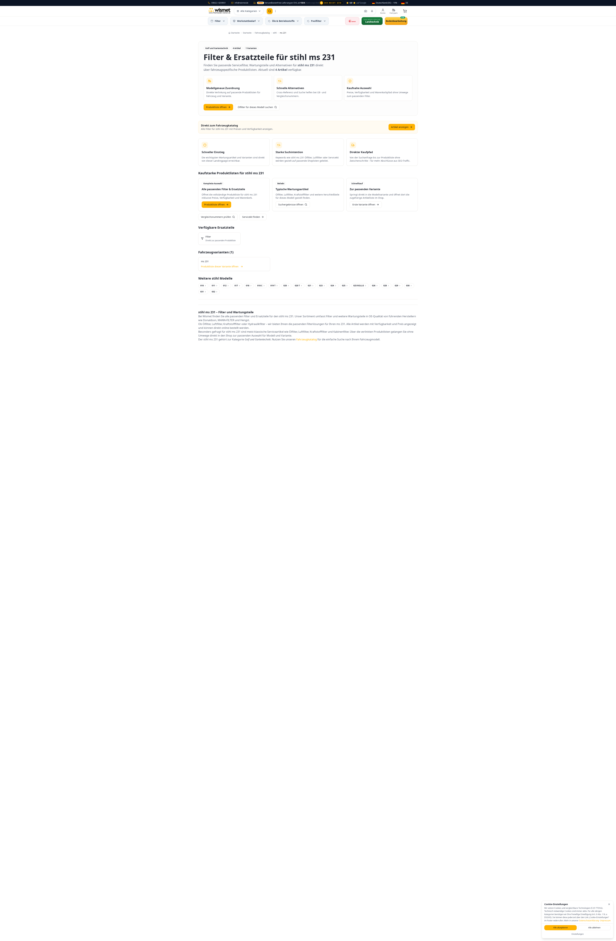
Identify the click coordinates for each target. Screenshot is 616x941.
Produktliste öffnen (216, 107)
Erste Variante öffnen (363, 204)
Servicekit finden (251, 216)
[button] (223, 21)
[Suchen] (270, 11)
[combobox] (386, 3)
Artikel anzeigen (400, 127)
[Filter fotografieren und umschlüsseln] (365, 11)
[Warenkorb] (405, 11)
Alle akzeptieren (560, 927)
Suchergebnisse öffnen (290, 204)
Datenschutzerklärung (589, 920)
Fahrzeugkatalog (306, 339)
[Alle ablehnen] (609, 904)
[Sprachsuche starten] (372, 11)
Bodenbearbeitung (396, 20)
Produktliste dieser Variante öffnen (220, 266)
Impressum (605, 920)
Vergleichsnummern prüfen (216, 216)
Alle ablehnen (594, 927)
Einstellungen (578, 934)
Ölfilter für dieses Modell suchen (255, 107)
